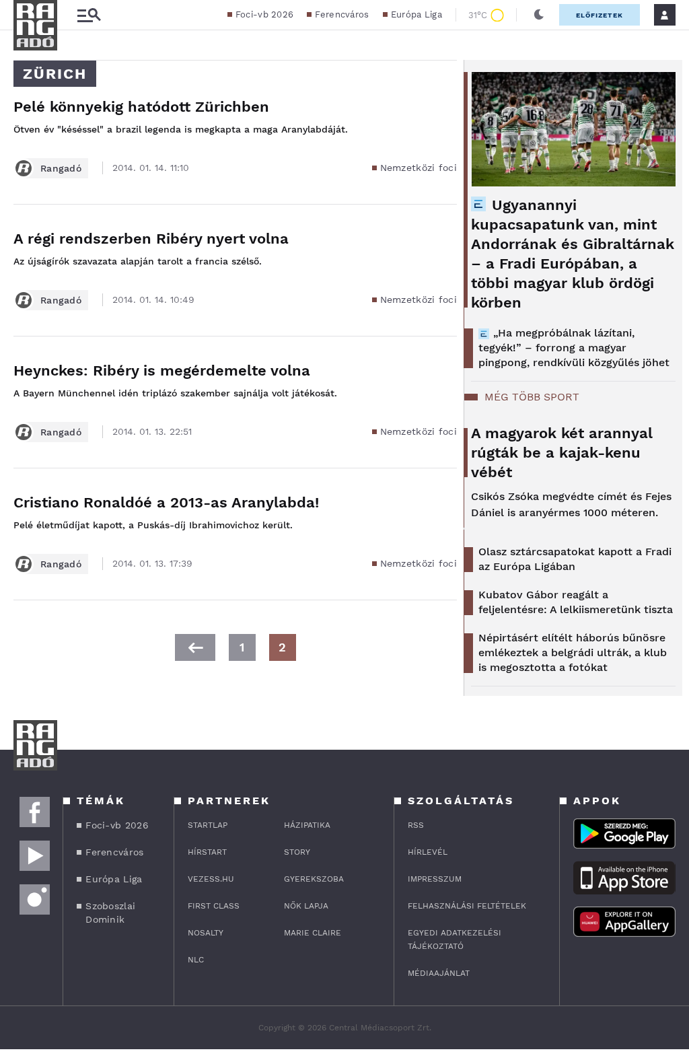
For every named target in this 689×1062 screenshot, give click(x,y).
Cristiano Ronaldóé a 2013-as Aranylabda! (166, 502)
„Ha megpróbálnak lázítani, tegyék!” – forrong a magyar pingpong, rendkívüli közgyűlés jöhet (573, 347)
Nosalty (205, 932)
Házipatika (307, 825)
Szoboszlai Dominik (110, 912)
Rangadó (60, 168)
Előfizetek (599, 15)
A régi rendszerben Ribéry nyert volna (151, 238)
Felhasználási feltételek (467, 906)
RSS (416, 825)
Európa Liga (416, 14)
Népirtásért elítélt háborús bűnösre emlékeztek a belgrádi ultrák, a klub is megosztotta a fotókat (572, 652)
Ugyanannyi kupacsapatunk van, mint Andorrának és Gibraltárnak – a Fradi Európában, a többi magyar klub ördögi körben (572, 254)
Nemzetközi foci (419, 167)
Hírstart (207, 852)
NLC (196, 959)
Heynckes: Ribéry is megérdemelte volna (161, 370)
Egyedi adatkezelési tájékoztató (454, 939)
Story (297, 852)
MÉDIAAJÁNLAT (439, 973)
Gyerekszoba (314, 879)
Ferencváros (342, 14)
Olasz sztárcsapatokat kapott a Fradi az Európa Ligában (575, 559)
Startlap (207, 825)
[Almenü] (89, 15)
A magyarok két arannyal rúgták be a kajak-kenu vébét (562, 453)
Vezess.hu (211, 879)
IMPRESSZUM (435, 879)
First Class (214, 906)
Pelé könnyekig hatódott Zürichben (141, 106)
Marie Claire (312, 932)
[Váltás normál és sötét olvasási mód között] (539, 15)
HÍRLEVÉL (427, 852)
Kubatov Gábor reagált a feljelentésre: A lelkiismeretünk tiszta (575, 602)
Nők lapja (306, 906)
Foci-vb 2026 (264, 14)
